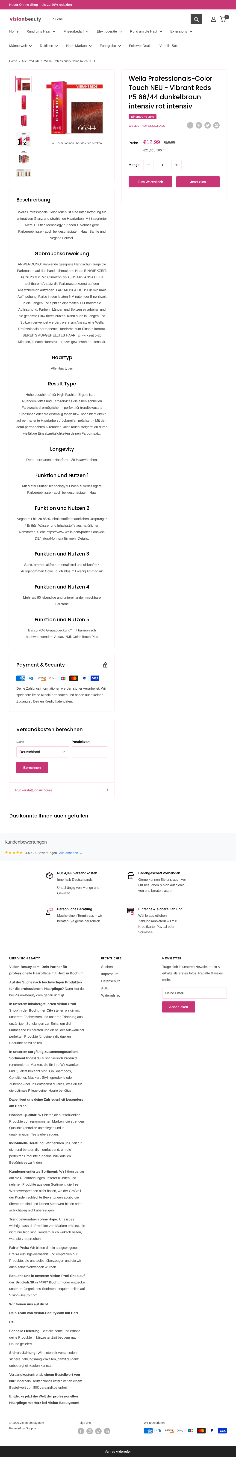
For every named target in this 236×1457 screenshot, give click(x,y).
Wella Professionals (147, 125)
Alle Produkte (31, 61)
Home (13, 31)
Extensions (178, 31)
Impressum (109, 974)
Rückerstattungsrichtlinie (33, 790)
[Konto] (213, 19)
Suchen (107, 967)
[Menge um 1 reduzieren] (148, 165)
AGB (105, 988)
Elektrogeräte (107, 31)
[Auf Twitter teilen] (207, 125)
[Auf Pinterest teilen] (199, 125)
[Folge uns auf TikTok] (98, 1431)
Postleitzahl (81, 742)
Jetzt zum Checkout (198, 183)
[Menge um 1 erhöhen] (176, 165)
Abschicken (178, 1007)
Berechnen (32, 767)
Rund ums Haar (38, 31)
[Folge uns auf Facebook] (81, 1431)
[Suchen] (196, 19)
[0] (223, 19)
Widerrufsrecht (112, 995)
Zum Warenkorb (150, 182)
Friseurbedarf (74, 31)
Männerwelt (18, 46)
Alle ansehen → (70, 853)
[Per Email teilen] (216, 125)
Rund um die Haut (143, 31)
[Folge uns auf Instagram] (89, 1431)
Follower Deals (140, 46)
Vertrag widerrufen (118, 1451)
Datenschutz (110, 981)
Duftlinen (46, 46)
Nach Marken (76, 46)
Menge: (135, 165)
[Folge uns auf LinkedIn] (107, 1431)
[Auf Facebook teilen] (190, 125)
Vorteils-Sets (169, 46)
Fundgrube (108, 46)
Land (20, 742)
